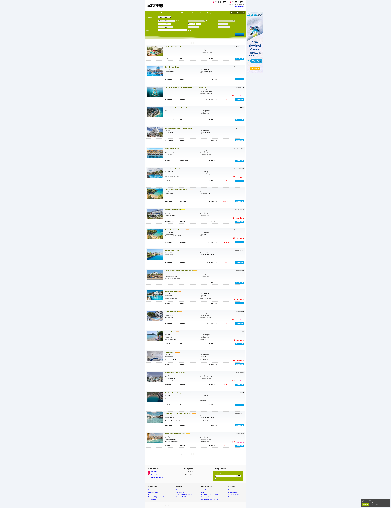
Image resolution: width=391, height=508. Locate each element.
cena (206, 27)
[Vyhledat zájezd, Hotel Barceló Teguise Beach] (155, 377)
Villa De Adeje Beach (172, 250)
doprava (147, 27)
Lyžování (220, 13)
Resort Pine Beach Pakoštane (175, 230)
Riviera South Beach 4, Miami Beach (177, 108)
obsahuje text (149, 30)
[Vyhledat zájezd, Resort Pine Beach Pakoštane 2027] (155, 193)
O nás (149, 494)
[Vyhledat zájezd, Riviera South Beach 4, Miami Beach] (155, 112)
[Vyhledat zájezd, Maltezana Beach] (155, 295)
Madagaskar (211, 13)
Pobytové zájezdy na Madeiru (184, 494)
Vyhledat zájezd (238, 13)
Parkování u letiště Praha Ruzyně (210, 494)
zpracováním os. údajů (233, 478)
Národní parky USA (181, 497)
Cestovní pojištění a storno (208, 497)
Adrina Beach (169, 352)
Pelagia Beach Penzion (173, 209)
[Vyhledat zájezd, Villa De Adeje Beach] (155, 254)
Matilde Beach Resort (172, 169)
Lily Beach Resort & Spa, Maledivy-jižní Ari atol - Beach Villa (185, 87)
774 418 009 (220, 2)
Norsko (202, 13)
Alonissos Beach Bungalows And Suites (179, 393)
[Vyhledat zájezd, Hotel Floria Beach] (155, 316)
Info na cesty (231, 489)
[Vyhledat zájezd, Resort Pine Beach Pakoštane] (155, 234)
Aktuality (203, 489)
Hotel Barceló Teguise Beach (175, 372)
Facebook (231, 497)
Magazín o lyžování (233, 494)
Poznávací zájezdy (181, 489)
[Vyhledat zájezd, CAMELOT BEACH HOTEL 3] (155, 51)
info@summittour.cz (239, 6)
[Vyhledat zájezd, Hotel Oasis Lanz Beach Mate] (155, 438)
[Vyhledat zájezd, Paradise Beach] (155, 336)
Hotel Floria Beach (171, 311)
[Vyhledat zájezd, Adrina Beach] (155, 356)
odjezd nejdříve (149, 23)
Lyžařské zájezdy (233, 492)
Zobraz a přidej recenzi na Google (157, 497)
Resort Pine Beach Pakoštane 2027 (177, 189)
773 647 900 (237, 2)
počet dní (207, 23)
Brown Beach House (172, 148)
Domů (149, 13)
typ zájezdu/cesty (149, 17)
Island (188, 13)
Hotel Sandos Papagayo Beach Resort (178, 413)
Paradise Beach (170, 332)
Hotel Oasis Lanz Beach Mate (175, 433)
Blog (202, 492)
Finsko (176, 13)
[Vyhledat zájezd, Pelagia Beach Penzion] (155, 214)
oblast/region (178, 20)
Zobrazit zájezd (239, 58)
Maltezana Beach (171, 291)
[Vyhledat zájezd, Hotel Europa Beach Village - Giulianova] (155, 275)
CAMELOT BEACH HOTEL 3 (174, 46)
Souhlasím (365, 504)
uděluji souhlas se (228, 478)
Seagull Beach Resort (172, 67)
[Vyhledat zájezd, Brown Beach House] (155, 153)
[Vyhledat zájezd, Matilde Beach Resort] (155, 173)
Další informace (374, 504)
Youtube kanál (152, 499)
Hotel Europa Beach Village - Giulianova (179, 270)
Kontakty (151, 489)
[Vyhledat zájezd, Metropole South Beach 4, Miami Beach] (155, 132)
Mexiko (169, 13)
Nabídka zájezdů (180, 492)
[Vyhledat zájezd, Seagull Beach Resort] (155, 71)
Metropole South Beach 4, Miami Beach (178, 128)
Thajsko (156, 13)
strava (177, 27)
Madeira (195, 13)
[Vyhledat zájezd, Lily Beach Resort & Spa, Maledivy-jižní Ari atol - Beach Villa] (155, 92)
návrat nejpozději (179, 23)
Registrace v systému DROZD (209, 499)
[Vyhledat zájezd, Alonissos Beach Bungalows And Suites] (155, 397)
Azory (163, 13)
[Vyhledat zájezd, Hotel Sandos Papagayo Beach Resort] (155, 417)
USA (182, 13)
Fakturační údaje (153, 492)
